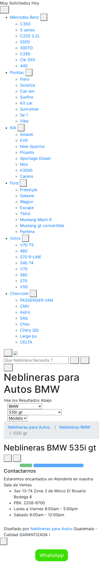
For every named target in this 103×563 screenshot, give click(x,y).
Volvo (15, 238)
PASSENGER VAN (36, 300)
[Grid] (8, 458)
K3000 (26, 170)
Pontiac (17, 72)
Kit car (26, 103)
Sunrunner (29, 109)
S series (27, 29)
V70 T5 (27, 244)
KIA (13, 127)
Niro (24, 164)
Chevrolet (19, 293)
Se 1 (24, 115)
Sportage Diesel (35, 158)
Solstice (27, 85)
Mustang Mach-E (36, 219)
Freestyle (28, 189)
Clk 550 (27, 59)
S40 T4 (27, 262)
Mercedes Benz (24, 17)
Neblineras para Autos (29, 427)
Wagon (26, 201)
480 (24, 250)
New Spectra (32, 146)
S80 (24, 274)
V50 (24, 286)
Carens (26, 176)
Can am (27, 91)
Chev (25, 324)
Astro (25, 312)
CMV (24, 306)
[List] (17, 458)
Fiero (25, 79)
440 (24, 65)
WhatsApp (52, 555)
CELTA (26, 341)
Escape (27, 207)
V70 (24, 268)
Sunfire (26, 97)
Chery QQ (29, 330)
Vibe (24, 120)
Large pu (28, 336)
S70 (23, 280)
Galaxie (27, 195)
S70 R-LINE (31, 256)
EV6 (24, 140)
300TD (26, 47)
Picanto (27, 152)
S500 (25, 41)
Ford (14, 182)
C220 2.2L (30, 35)
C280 (25, 53)
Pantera (27, 231)
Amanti (26, 134)
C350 (25, 23)
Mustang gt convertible (42, 225)
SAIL (24, 318)
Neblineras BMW (74, 427)
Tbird (25, 213)
